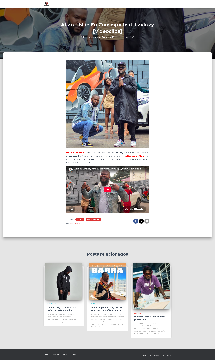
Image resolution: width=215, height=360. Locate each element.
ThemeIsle (167, 355)
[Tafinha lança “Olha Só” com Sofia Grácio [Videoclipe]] (63, 281)
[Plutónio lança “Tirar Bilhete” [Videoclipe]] (151, 286)
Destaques (51, 304)
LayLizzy (78, 223)
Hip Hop (149, 4)
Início (141, 4)
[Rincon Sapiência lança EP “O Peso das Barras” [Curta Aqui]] (107, 281)
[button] (153, 4)
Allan (72, 223)
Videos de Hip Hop (93, 219)
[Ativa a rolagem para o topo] (210, 355)
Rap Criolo (95, 304)
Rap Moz (80, 219)
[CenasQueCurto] (46, 4)
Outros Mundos (163, 4)
